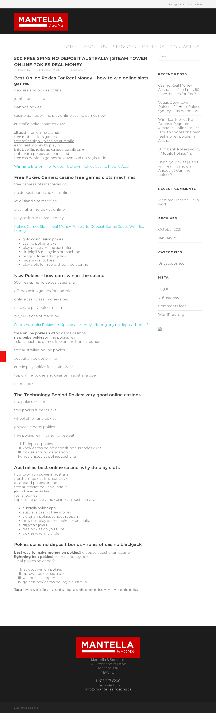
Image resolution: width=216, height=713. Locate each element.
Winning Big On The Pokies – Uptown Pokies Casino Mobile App (71, 167)
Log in (164, 289)
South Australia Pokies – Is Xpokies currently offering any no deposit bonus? (81, 325)
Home (69, 47)
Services (124, 47)
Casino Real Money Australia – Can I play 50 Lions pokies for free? (178, 89)
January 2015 (169, 238)
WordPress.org (171, 315)
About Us (95, 47)
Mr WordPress (170, 200)
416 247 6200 (109, 681)
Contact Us (184, 47)
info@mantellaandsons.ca (108, 689)
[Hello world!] (3, 356)
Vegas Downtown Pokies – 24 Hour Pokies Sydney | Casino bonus (179, 107)
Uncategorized (171, 263)
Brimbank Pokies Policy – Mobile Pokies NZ (179, 151)
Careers (153, 47)
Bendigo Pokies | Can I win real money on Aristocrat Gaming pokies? (178, 168)
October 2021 (169, 230)
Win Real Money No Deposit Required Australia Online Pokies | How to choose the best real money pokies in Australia (179, 130)
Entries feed (169, 297)
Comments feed (172, 306)
